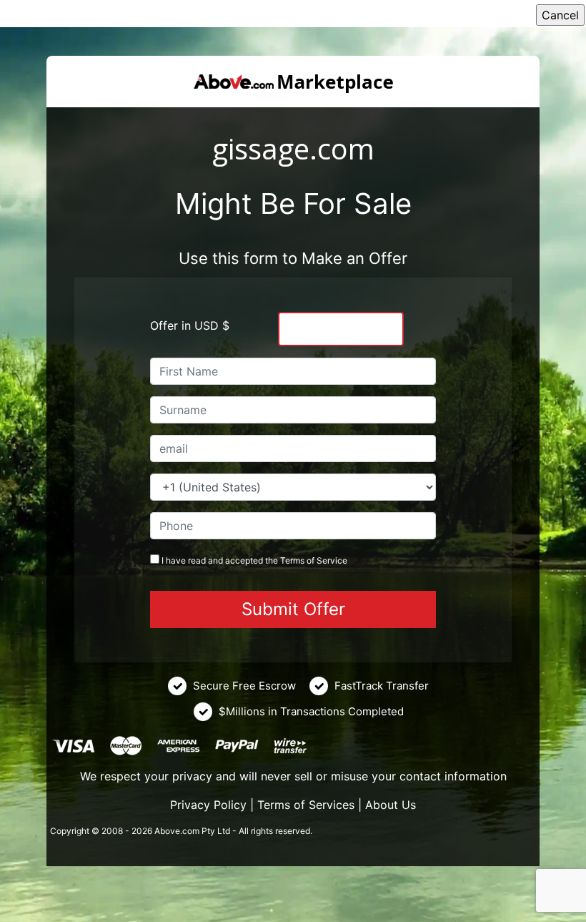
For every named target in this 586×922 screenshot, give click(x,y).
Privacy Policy (208, 805)
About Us (390, 805)
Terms (292, 560)
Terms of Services (305, 805)
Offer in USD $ (189, 325)
